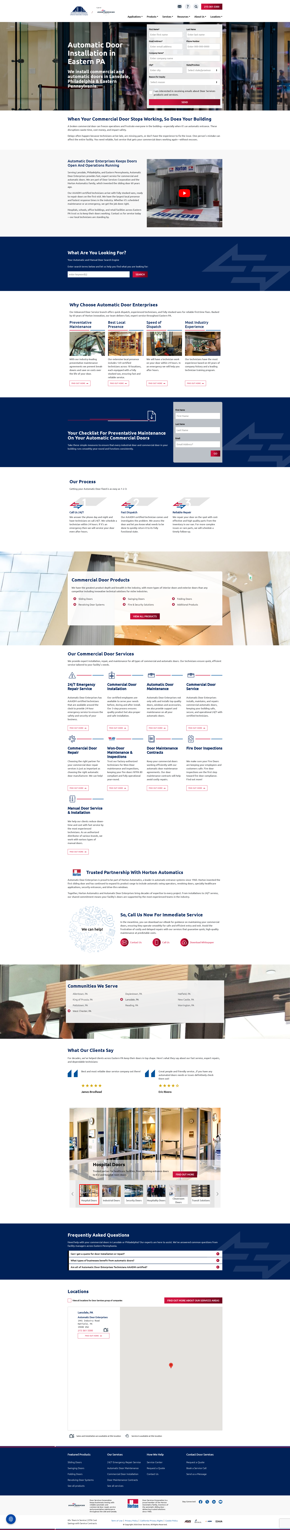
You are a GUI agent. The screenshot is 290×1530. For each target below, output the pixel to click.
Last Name (191, 29)
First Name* (154, 29)
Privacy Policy (131, 1520)
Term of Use (116, 1520)
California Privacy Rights (151, 1520)
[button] (171, 1366)
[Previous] (72, 1194)
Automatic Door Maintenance (123, 1468)
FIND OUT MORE (92, 1336)
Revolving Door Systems (92, 604)
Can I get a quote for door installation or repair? (98, 1253)
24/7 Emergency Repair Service (124, 1462)
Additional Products (187, 604)
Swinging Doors (136, 598)
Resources (182, 16)
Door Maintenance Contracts (122, 1480)
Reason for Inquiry (157, 77)
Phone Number (193, 41)
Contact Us (152, 1474)
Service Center (155, 1462)
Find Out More (77, 728)
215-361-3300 (85, 1330)
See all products (76, 1485)
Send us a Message (196, 1474)
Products (151, 16)
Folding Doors (184, 598)
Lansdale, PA (132, 999)
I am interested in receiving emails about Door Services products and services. (184, 93)
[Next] (217, 1194)
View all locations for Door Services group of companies (97, 1300)
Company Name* (156, 53)
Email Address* (156, 41)
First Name (180, 410)
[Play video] (184, 193)
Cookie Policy (171, 1520)
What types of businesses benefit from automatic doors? (102, 1260)
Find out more (78, 383)
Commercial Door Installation (122, 1474)
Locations (215, 16)
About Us (199, 16)
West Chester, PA (82, 1011)
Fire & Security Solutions (141, 604)
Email (177, 438)
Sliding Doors (86, 598)
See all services (115, 1485)
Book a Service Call (196, 1468)
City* (151, 65)
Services (166, 16)
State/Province (193, 65)
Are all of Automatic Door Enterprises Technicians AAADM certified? (109, 1267)
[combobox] (203, 70)
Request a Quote (156, 1468)
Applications (134, 16)
